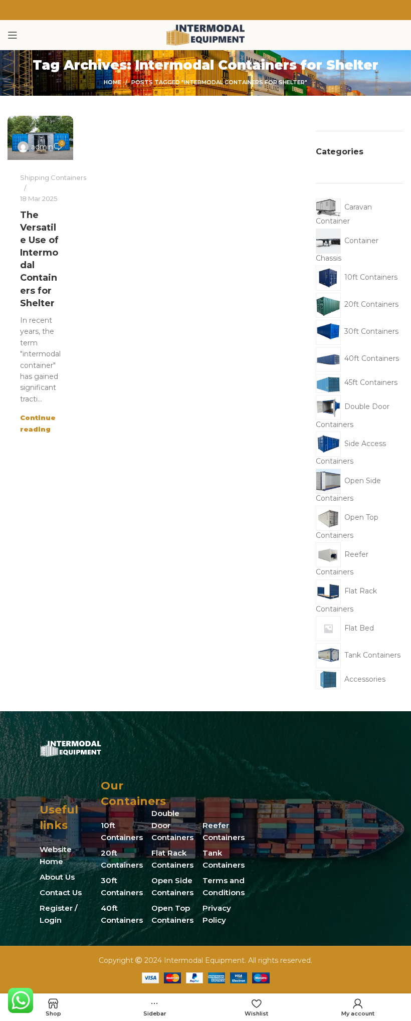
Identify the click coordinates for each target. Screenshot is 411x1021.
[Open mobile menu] (13, 35)
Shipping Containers (53, 177)
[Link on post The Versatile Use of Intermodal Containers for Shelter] (40, 138)
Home (112, 82)
